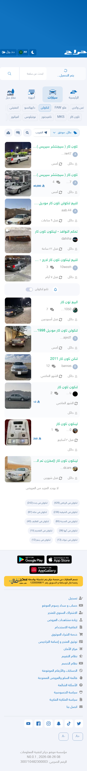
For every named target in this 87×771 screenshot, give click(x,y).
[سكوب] (18, 133)
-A (63, 736)
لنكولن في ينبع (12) (41, 540)
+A (78, 736)
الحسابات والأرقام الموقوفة (59, 671)
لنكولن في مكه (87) (37, 512)
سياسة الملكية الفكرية (63, 700)
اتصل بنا (72, 707)
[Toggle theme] (32, 52)
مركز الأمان (70, 649)
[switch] (29, 289)
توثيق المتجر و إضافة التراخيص (57, 642)
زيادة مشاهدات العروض (62, 620)
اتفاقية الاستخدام (66, 627)
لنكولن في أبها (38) (68, 530)
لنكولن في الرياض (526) (65, 503)
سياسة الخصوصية (65, 693)
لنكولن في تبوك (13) (67, 540)
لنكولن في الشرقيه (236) (65, 512)
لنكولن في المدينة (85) (66, 521)
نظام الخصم (69, 664)
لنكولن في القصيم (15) (41, 530)
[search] (9, 73)
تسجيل (73, 599)
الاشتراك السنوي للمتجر (62, 613)
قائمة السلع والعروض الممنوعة (57, 678)
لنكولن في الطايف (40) (38, 521)
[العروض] (8, 133)
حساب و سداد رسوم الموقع (59, 606)
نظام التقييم (69, 656)
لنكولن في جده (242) (37, 503)
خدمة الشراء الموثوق (64, 635)
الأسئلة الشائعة (67, 685)
